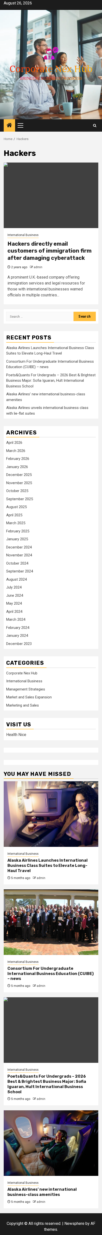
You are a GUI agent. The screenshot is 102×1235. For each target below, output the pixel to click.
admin (38, 267)
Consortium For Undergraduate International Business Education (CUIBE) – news (50, 973)
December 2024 (19, 547)
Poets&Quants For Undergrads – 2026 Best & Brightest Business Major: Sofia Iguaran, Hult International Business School (51, 380)
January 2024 (17, 635)
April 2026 (14, 442)
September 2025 (19, 499)
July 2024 (14, 587)
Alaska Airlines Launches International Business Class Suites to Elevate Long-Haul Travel (47, 865)
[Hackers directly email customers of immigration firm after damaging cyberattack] (51, 195)
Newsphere (74, 1223)
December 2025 (19, 475)
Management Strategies (25, 689)
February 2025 (17, 531)
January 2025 (17, 539)
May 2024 (14, 603)
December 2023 (19, 643)
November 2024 (19, 555)
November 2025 (19, 483)
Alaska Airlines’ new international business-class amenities (42, 1192)
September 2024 (19, 571)
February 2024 (17, 627)
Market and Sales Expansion (29, 697)
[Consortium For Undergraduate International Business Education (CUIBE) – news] (51, 922)
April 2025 (14, 515)
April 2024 (14, 611)
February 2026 (17, 458)
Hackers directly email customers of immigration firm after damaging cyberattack (49, 250)
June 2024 (14, 595)
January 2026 (17, 467)
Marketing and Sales (22, 705)
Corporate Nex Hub (21, 673)
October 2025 (17, 491)
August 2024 (16, 579)
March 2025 (15, 523)
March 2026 (15, 451)
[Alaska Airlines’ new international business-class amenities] (51, 1143)
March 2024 (15, 619)
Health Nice (16, 734)
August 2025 (16, 507)
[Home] (9, 125)
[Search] (95, 125)
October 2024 (17, 563)
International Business (23, 235)
